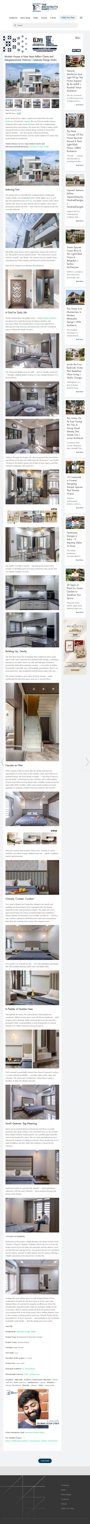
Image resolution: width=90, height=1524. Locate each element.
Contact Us (65, 1499)
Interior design (25, 18)
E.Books (53, 18)
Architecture (13, 18)
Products (44, 18)
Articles (35, 18)
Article (63, 1490)
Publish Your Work (68, 17)
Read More (79, 105)
